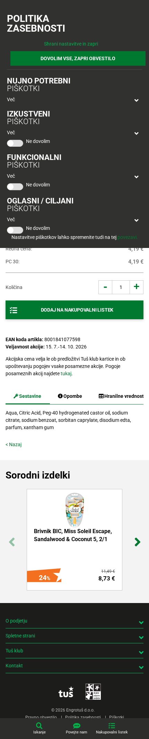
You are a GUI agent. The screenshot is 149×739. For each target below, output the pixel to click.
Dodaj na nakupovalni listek (77, 310)
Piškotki (116, 717)
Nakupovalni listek (112, 732)
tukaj (66, 373)
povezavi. (127, 237)
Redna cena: (19, 248)
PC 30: (12, 261)
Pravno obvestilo (41, 717)
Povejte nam (76, 732)
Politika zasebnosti (83, 717)
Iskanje (39, 732)
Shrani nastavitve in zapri (71, 44)
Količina (14, 287)
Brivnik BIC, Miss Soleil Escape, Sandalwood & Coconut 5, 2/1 (73, 535)
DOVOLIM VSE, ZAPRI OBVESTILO (78, 58)
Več (11, 99)
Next (137, 538)
